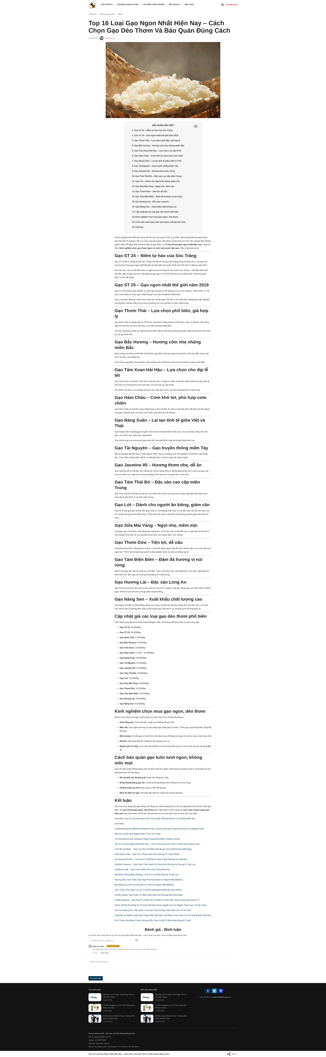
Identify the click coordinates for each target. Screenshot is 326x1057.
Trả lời (95, 953)
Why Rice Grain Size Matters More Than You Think (138, 834)
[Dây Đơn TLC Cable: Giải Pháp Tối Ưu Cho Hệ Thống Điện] (95, 997)
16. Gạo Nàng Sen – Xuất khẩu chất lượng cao (154, 207)
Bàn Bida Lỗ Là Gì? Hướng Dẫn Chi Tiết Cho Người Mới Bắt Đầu (144, 885)
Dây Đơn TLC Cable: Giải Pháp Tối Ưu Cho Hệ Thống (118, 995)
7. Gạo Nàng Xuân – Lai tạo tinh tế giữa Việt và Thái (156, 161)
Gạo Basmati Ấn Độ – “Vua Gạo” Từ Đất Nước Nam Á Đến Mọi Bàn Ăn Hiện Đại (151, 859)
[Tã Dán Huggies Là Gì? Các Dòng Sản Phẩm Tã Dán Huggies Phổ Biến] (95, 1008)
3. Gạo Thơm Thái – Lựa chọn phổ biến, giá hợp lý (156, 140)
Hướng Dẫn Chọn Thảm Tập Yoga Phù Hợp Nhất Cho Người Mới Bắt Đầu (148, 880)
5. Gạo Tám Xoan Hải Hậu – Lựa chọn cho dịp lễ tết (156, 151)
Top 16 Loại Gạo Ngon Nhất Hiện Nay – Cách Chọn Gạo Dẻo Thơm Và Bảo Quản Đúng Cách (157, 844)
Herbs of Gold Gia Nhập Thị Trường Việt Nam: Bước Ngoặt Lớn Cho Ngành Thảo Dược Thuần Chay (160, 905)
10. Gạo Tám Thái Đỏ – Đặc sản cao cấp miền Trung (157, 176)
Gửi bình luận (95, 978)
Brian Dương (110, 38)
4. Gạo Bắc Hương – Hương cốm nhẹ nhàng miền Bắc (158, 146)
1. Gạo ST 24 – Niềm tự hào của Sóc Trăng (152, 130)
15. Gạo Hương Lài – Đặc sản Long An (150, 202)
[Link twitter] (214, 991)
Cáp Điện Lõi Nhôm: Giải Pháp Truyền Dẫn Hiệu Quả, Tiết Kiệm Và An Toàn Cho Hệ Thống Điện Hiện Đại (163, 915)
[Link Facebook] (208, 991)
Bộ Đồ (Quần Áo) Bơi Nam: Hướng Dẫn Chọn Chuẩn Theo (119, 1017)
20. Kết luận (137, 227)
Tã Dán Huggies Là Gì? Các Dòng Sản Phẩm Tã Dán (118, 1006)
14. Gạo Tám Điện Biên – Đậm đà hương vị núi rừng (157, 196)
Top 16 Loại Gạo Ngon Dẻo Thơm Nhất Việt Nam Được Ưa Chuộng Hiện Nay (160, 818)
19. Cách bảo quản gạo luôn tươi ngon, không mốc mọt (159, 222)
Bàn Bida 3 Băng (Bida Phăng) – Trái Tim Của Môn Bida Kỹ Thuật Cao (146, 875)
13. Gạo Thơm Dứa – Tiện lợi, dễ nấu (149, 191)
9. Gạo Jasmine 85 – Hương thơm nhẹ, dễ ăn (153, 171)
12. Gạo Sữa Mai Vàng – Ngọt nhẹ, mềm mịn (153, 186)
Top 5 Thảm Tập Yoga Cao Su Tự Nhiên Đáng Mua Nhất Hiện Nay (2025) (148, 890)
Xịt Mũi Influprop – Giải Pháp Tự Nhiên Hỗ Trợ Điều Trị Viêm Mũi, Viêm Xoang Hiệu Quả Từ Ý (157, 900)
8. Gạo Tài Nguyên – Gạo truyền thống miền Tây (155, 166)
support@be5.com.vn (221, 997)
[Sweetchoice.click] (92, 5)
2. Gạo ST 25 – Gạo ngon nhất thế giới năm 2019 (155, 135)
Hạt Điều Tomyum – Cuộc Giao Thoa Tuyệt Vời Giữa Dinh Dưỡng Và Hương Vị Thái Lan (155, 864)
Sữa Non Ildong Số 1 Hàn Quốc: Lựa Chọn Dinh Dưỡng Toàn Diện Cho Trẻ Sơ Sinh (153, 910)
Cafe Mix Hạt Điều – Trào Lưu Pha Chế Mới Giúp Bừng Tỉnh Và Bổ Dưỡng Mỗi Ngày (153, 849)
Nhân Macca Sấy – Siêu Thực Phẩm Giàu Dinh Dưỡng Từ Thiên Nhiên (147, 854)
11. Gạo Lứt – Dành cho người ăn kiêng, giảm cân (156, 181)
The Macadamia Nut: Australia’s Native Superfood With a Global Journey (147, 839)
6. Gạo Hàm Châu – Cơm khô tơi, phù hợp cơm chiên (157, 156)
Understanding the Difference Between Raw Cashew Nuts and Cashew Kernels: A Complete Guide (159, 829)
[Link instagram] (221, 991)
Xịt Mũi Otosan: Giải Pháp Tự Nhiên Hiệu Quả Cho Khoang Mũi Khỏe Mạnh (149, 895)
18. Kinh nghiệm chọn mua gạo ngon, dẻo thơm (155, 217)
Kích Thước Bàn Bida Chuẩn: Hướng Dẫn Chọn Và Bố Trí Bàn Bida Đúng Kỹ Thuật (152, 920)
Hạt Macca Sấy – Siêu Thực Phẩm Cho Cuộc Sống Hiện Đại (142, 869)
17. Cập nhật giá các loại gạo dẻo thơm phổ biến (155, 212)
